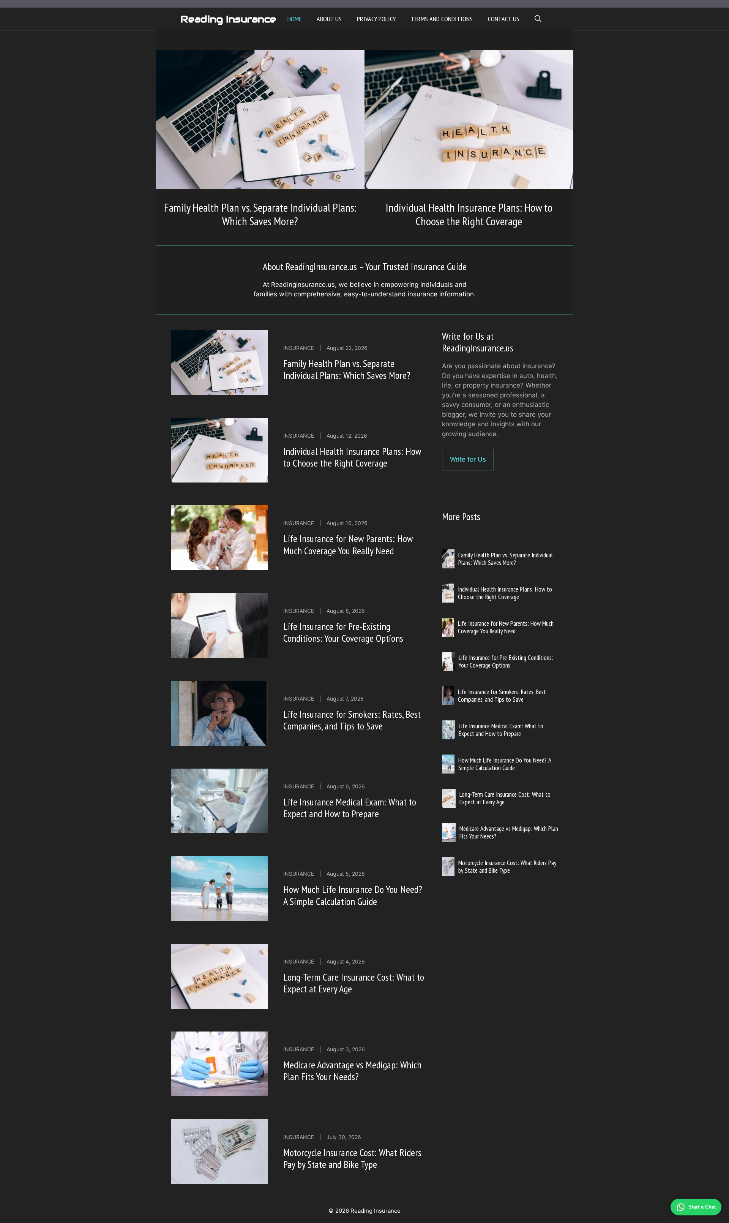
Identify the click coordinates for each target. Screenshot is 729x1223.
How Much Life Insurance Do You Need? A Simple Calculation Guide (352, 895)
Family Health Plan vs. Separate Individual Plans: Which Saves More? (260, 214)
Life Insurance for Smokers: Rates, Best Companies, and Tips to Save (352, 720)
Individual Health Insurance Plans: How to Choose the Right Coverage (469, 214)
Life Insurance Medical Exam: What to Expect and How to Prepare (349, 808)
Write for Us (468, 459)
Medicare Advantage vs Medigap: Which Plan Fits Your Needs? (352, 1070)
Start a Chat (702, 1207)
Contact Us (503, 18)
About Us (329, 18)
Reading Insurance (228, 19)
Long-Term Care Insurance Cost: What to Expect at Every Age (353, 983)
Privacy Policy (376, 18)
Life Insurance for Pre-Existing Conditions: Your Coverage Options (343, 632)
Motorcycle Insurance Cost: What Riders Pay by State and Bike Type (352, 1158)
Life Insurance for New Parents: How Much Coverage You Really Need (348, 544)
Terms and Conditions (442, 18)
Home (294, 18)
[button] (538, 19)
